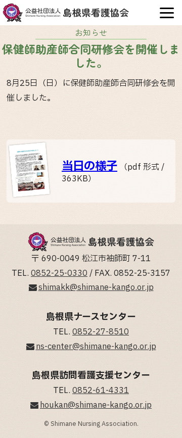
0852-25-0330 (59, 273)
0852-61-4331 (100, 390)
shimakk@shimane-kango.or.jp (96, 287)
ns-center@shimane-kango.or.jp (96, 346)
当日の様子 (89, 166)
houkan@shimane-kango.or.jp (96, 405)
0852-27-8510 (100, 332)
